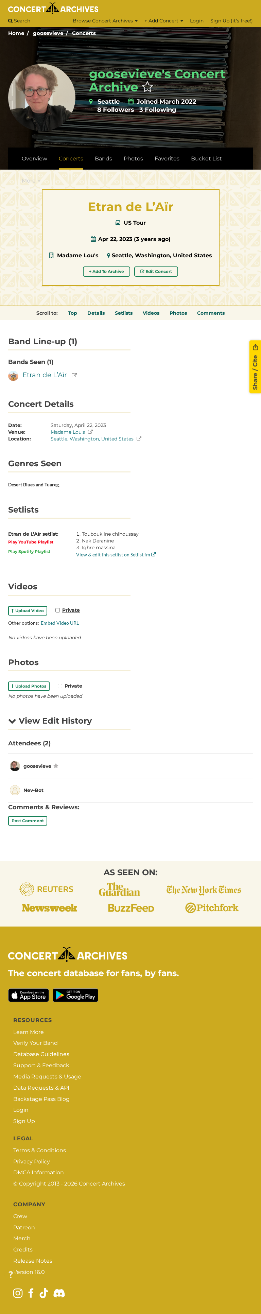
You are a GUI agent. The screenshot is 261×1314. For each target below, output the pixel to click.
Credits (23, 1249)
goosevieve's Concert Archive (157, 80)
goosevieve (48, 33)
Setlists (124, 313)
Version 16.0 (29, 1272)
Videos (151, 313)
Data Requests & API (41, 1088)
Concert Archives (102, 1183)
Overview (34, 158)
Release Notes (32, 1261)
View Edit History (54, 721)
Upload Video (28, 610)
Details (96, 313)
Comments (211, 313)
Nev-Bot (33, 790)
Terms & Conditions (39, 1150)
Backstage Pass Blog (41, 1099)
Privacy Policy (31, 1161)
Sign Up (24, 1121)
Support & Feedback (41, 1065)
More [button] (29, 180)
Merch (22, 1238)
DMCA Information (38, 1172)
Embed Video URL (60, 623)
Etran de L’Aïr (44, 375)
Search (21, 21)
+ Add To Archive (106, 271)
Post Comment (28, 820)
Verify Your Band (35, 1043)
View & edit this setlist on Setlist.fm (113, 554)
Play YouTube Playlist (30, 541)
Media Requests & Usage (47, 1076)
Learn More (28, 1032)
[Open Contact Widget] (10, 1275)
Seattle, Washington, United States (162, 255)
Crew (20, 1216)
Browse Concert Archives (103, 21)
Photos (133, 158)
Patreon (24, 1227)
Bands (103, 158)
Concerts (84, 33)
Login (197, 21)
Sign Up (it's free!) (231, 21)
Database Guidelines (41, 1054)
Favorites (167, 158)
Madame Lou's (78, 255)
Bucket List (206, 158)
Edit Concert (158, 271)
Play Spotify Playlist (29, 551)
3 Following (157, 110)
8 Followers (115, 110)
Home (16, 33)
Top (72, 313)
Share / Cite (255, 371)
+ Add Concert (162, 21)
